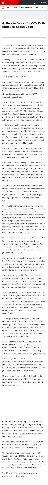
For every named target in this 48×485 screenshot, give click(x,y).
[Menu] (3, 2)
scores (43, 2)
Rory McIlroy (26, 361)
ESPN (12, 2)
